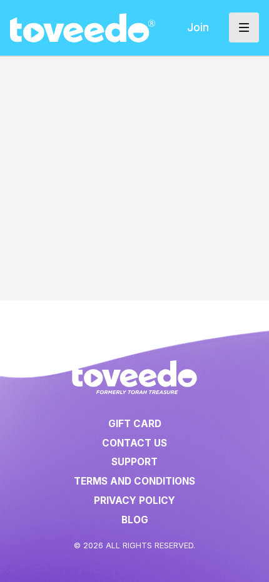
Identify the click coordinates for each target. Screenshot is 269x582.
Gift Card (134, 424)
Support (134, 462)
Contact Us (134, 443)
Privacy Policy (134, 500)
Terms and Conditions (134, 481)
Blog (134, 520)
